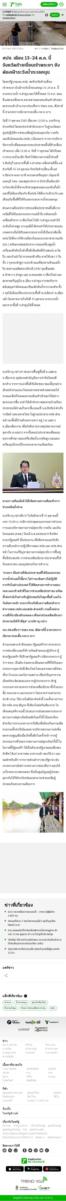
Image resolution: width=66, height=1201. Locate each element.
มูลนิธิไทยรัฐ (50, 1126)
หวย (49, 1072)
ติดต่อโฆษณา (49, 1137)
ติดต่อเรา (35, 1137)
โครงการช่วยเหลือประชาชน (15, 1008)
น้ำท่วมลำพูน (53, 1002)
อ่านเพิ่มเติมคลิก (18, 15)
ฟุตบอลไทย (30, 1092)
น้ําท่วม (7, 1002)
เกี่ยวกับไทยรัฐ (35, 1126)
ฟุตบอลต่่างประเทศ (11, 1092)
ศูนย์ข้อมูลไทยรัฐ (10, 1129)
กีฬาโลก (29, 1096)
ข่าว (38, 49)
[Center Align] (62, 15)
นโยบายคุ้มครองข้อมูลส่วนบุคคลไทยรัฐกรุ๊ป (22, 1133)
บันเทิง (5, 1072)
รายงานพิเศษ (9, 1069)
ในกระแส (49, 1045)
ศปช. (34, 1008)
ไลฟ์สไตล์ (7, 1080)
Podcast (51, 1076)
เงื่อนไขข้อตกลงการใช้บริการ (16, 1137)
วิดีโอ (28, 1076)
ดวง (28, 1072)
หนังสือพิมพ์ (31, 1069)
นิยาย (5, 1076)
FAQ (22, 1129)
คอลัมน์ (50, 1069)
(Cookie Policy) (9, 18)
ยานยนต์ (29, 1052)
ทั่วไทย (28, 1045)
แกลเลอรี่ (7, 1100)
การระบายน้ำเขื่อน (48, 1008)
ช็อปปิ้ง (6, 1108)
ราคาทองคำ (50, 1052)
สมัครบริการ (50, 4)
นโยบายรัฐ (30, 1049)
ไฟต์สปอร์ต (8, 1096)
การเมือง (46, 49)
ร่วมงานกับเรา (19, 1126)
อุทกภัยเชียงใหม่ (36, 1002)
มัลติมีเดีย (30, 1080)
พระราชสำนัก (9, 1045)
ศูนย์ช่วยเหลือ (33, 1129)
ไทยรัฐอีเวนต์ (9, 1113)
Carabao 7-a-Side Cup (37, 1100)
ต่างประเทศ (50, 1049)
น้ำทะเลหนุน (20, 1002)
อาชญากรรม (9, 1052)
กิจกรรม (6, 1126)
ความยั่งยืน (8, 1056)
